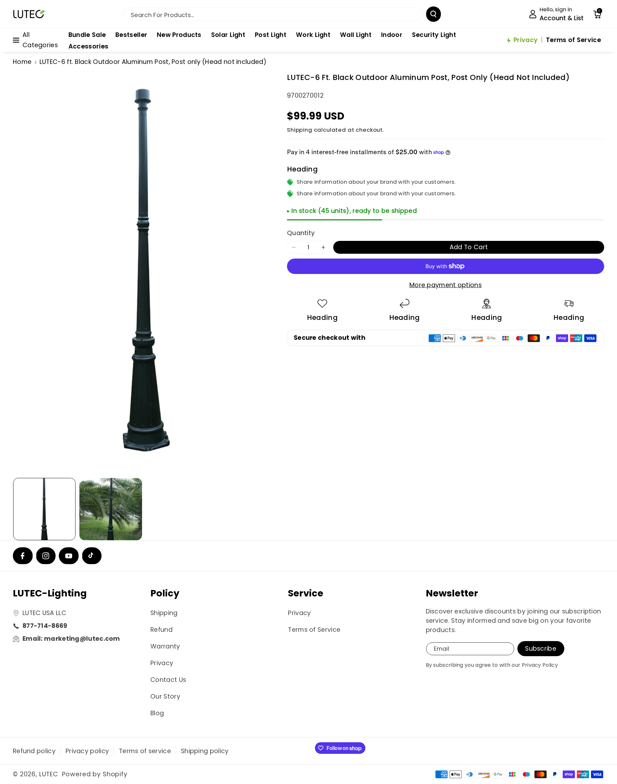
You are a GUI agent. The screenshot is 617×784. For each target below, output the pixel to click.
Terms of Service (314, 629)
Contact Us (168, 679)
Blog (157, 713)
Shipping (299, 130)
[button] (597, 14)
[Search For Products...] (433, 14)
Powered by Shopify (95, 774)
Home (22, 61)
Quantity (301, 233)
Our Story (165, 696)
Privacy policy (87, 751)
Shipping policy (205, 751)
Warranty (165, 646)
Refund (161, 629)
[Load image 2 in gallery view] (110, 509)
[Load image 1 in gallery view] (44, 509)
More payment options (445, 285)
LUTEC (48, 774)
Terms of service (145, 751)
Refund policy (34, 751)
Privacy (161, 663)
